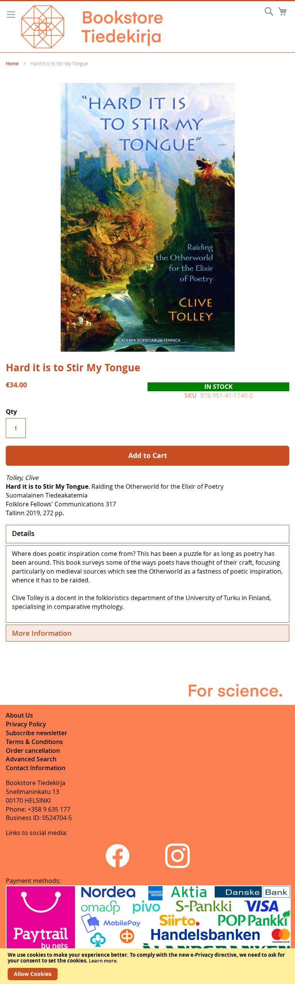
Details (23, 533)
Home (12, 63)
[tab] (147, 534)
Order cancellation (33, 750)
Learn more (102, 960)
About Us (19, 715)
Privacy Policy (26, 724)
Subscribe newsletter (36, 733)
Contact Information (35, 768)
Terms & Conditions (34, 742)
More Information (41, 633)
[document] (147, 966)
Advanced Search (31, 759)
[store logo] (92, 26)
